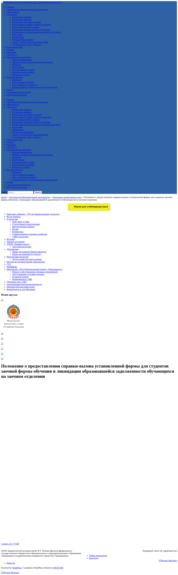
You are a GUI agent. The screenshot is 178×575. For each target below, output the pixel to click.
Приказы (16, 65)
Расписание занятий (21, 17)
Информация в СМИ (22, 279)
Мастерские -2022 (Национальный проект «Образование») (34, 269)
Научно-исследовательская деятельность (26, 262)
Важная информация (22, 60)
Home (4, 197)
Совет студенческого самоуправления (30, 42)
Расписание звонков (21, 19)
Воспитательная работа (23, 72)
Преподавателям (14, 47)
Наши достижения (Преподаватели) (29, 252)
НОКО (10, 90)
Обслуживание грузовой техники (28, 274)
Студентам (12, 14)
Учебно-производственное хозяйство (29, 234)
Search (4, 192)
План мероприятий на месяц (25, 27)
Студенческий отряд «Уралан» (26, 44)
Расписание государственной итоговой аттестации (36, 32)
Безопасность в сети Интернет (21, 289)
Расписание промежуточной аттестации (31, 29)
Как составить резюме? (23, 82)
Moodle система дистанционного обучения (32, 62)
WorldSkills (12, 267)
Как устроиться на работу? (25, 85)
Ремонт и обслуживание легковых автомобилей (35, 272)
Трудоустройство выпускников (27, 259)
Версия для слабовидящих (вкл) (91, 206)
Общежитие (18, 37)
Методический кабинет (23, 226)
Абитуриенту (13, 12)
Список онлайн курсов (23, 70)
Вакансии (17, 80)
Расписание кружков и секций (26, 22)
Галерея (10, 49)
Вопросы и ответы (21, 75)
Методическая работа (17, 95)
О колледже (12, 219)
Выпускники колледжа (18, 257)
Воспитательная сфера (23, 39)
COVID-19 (12, 55)
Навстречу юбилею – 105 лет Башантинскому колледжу (33, 214)
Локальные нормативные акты (66, 197)
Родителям (17, 34)
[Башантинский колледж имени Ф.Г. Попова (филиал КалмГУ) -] (31, 2)
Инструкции (18, 67)
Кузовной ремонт (20, 277)
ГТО (9, 264)
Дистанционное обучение (19, 57)
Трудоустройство (15, 77)
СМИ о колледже (20, 237)
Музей (15, 229)
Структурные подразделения (26, 224)
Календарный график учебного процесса (31, 24)
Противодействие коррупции (21, 287)
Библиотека (17, 232)
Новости (11, 563)
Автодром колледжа (21, 247)
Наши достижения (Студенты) (26, 254)
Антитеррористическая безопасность (24, 284)
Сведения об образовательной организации (27, 9)
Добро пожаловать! (98, 555)
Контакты (11, 52)
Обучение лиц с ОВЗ (17, 282)
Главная (10, 7)
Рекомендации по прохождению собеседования (34, 87)
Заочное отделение (16, 242)
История (11, 239)
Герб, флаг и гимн (20, 221)
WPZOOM (58, 568)
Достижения (12, 249)
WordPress (17, 568)
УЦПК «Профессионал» (18, 244)
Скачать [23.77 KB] (10, 544)
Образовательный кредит (19, 92)
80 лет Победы (14, 216)
